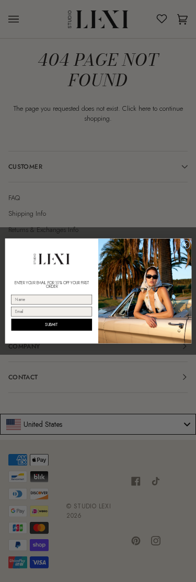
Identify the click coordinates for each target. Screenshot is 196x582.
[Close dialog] (185, 244)
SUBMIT (51, 325)
